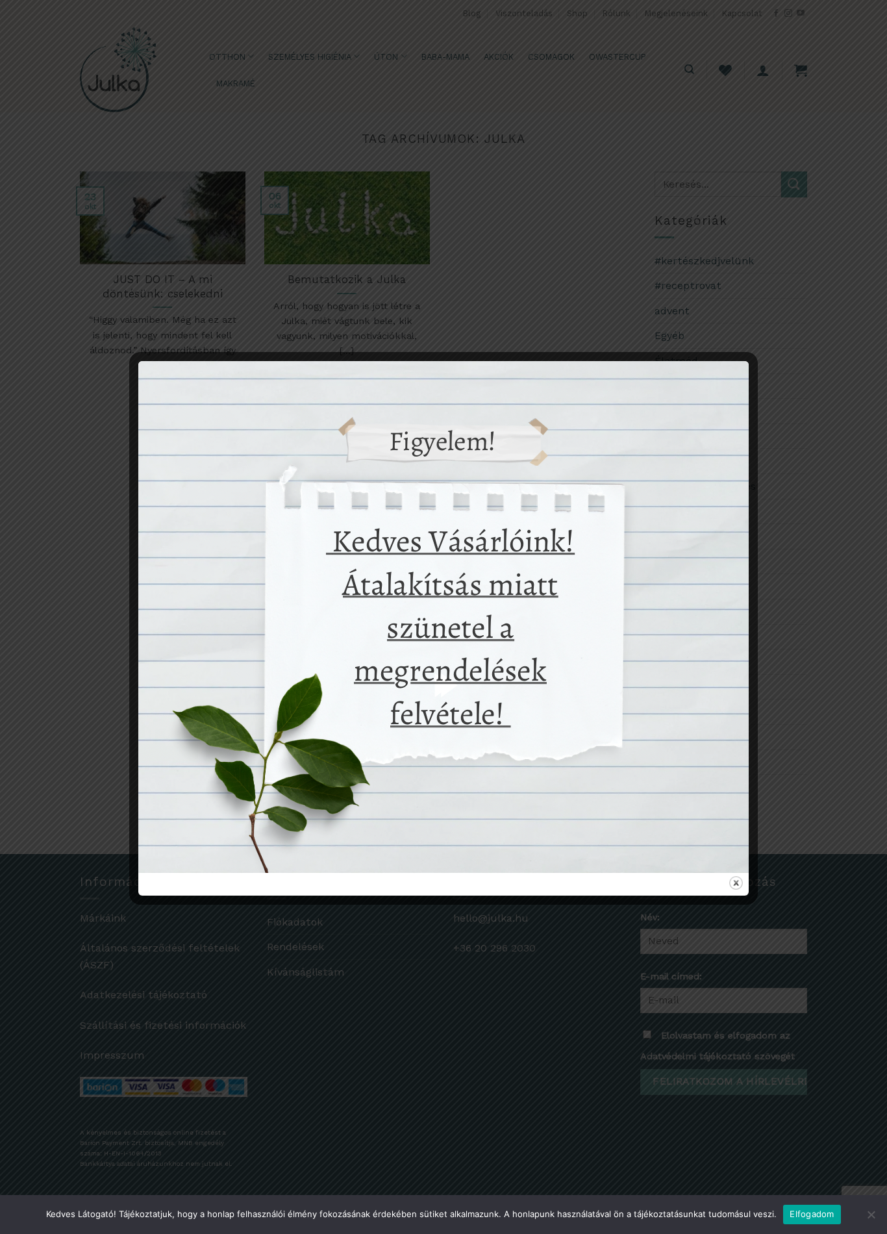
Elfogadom (812, 1214)
